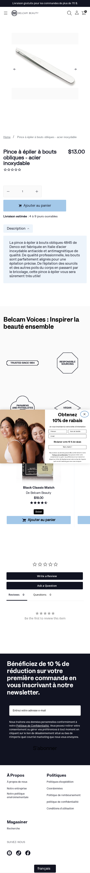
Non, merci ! (67, 447)
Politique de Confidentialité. (60, 454)
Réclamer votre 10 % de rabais (67, 442)
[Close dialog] (84, 414)
